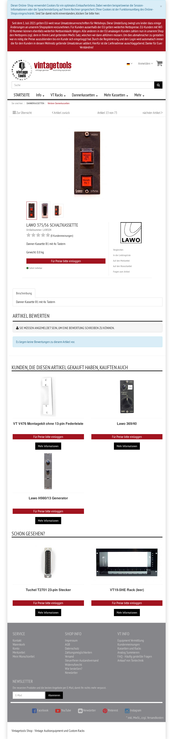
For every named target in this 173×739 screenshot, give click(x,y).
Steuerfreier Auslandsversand (82, 660)
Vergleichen (118, 249)
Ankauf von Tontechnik (130, 660)
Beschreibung (24, 293)
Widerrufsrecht (73, 664)
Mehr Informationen (48, 446)
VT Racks (57, 94)
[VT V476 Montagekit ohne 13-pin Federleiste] (48, 396)
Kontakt (17, 640)
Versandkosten (155, 717)
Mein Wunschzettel (24, 656)
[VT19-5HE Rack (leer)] (127, 562)
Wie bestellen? (73, 668)
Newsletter (71, 672)
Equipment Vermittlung (131, 640)
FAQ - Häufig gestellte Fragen (135, 656)
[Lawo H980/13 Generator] (48, 471)
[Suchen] (158, 85)
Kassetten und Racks (129, 648)
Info (39, 94)
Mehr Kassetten (115, 94)
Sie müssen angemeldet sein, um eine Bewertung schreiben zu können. (67, 328)
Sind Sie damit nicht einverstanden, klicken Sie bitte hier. (67, 13)
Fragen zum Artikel (121, 271)
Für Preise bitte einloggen (66, 261)
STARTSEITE (22, 94)
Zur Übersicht (24, 112)
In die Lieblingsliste (122, 255)
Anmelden (144, 63)
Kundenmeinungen (129, 644)
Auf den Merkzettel (121, 260)
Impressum (71, 640)
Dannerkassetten (84, 94)
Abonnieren (54, 695)
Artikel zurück (62, 112)
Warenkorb (19, 644)
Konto (16, 648)
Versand (69, 656)
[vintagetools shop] (41, 69)
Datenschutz (72, 648)
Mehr (138, 94)
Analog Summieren (128, 652)
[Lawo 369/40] (127, 396)
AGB (67, 644)
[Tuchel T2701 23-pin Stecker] (48, 562)
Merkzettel (19, 652)
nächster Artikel (152, 112)
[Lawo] (131, 232)
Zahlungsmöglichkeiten (78, 652)
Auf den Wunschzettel (122, 266)
